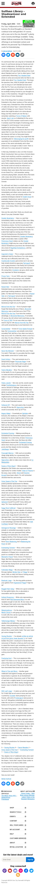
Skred (19, 473)
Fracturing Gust (6, 658)
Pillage (25, 572)
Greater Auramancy (7, 218)
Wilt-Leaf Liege (6, 691)
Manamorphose (6, 610)
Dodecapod (19, 698)
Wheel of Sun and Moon (9, 671)
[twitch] (4, 870)
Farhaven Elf (5, 405)
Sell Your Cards (16, 825)
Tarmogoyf (26, 263)
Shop (12, 808)
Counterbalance (11, 385)
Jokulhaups (5, 449)
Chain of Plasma (27, 471)
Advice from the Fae (8, 307)
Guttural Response (7, 597)
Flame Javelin (6, 383)
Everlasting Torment (8, 548)
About (12, 843)
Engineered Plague (20, 583)
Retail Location (16, 847)
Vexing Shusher (6, 636)
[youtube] (10, 870)
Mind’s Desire (6, 612)
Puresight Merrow (7, 453)
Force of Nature (21, 116)
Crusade (12, 696)
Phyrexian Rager (20, 362)
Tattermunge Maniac (8, 621)
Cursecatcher (5, 329)
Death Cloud (27, 197)
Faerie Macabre (6, 370)
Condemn (15, 270)
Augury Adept (5, 413)
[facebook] (26, 870)
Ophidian (25, 413)
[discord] (15, 870)
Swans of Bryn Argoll (8, 466)
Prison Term (5, 276)
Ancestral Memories (17, 316)
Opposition (20, 407)
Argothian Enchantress (17, 248)
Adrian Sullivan (7, 51)
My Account (15, 829)
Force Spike (23, 329)
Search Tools (15, 812)
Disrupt (29, 329)
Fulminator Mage (7, 570)
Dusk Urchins (5, 359)
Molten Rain (16, 572)
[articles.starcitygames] (18, 875)
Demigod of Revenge (8, 528)
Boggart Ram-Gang (7, 589)
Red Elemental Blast (17, 599)
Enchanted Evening (7, 433)
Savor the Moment (7, 351)
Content (13, 821)
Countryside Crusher (8, 261)
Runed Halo (5, 287)
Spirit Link (10, 118)
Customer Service (17, 838)
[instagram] (20, 870)
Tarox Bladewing (11, 542)
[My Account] (33, 3)
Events (13, 816)
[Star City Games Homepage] (18, 3)
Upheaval (4, 502)
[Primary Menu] (3, 3)
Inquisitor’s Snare (7, 254)
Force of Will (8, 320)
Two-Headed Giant (24, 75)
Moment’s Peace (7, 557)
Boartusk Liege (6, 580)
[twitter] (31, 870)
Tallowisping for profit (21, 139)
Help (12, 834)
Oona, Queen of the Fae (9, 481)
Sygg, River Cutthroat (8, 508)
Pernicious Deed (7, 241)
